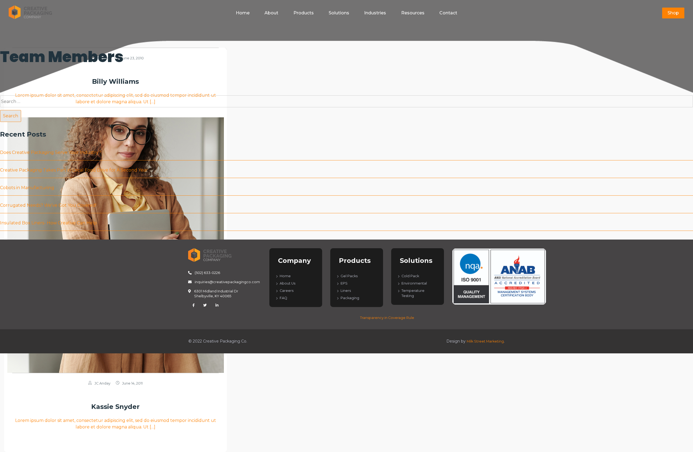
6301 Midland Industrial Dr (216, 293)
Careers (286, 291)
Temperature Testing (412, 293)
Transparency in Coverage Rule (387, 318)
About (271, 12)
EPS (344, 283)
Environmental (414, 283)
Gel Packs (349, 276)
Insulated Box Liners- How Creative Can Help (48, 222)
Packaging (350, 298)
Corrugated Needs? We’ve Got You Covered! (48, 205)
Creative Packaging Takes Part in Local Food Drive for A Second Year (74, 170)
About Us (287, 283)
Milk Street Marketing (485, 341)
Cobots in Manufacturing (27, 187)
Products (303, 12)
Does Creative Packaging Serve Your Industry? (50, 152)
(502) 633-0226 (207, 273)
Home (243, 12)
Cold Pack (410, 276)
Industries (375, 12)
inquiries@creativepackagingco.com (227, 282)
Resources (412, 12)
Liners (346, 291)
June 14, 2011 (132, 383)
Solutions (339, 12)
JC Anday (102, 383)
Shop (673, 12)
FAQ (283, 298)
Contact (448, 12)
